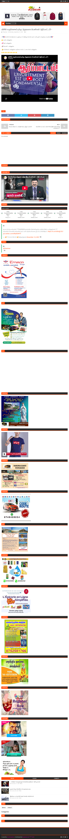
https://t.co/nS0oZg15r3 (55, 231)
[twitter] (63, 1)
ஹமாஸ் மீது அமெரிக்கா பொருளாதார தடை (20, 789)
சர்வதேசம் (10, 807)
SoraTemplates (10, 837)
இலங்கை (4, 807)
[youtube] (65, 1)
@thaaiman (6, 248)
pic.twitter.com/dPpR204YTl (12, 233)
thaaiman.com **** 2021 (28, 837)
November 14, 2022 (33, 237)
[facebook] (61, 1)
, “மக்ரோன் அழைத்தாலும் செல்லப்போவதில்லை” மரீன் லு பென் (25, 781)
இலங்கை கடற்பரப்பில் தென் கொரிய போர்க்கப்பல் (22, 796)
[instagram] (67, 1)
